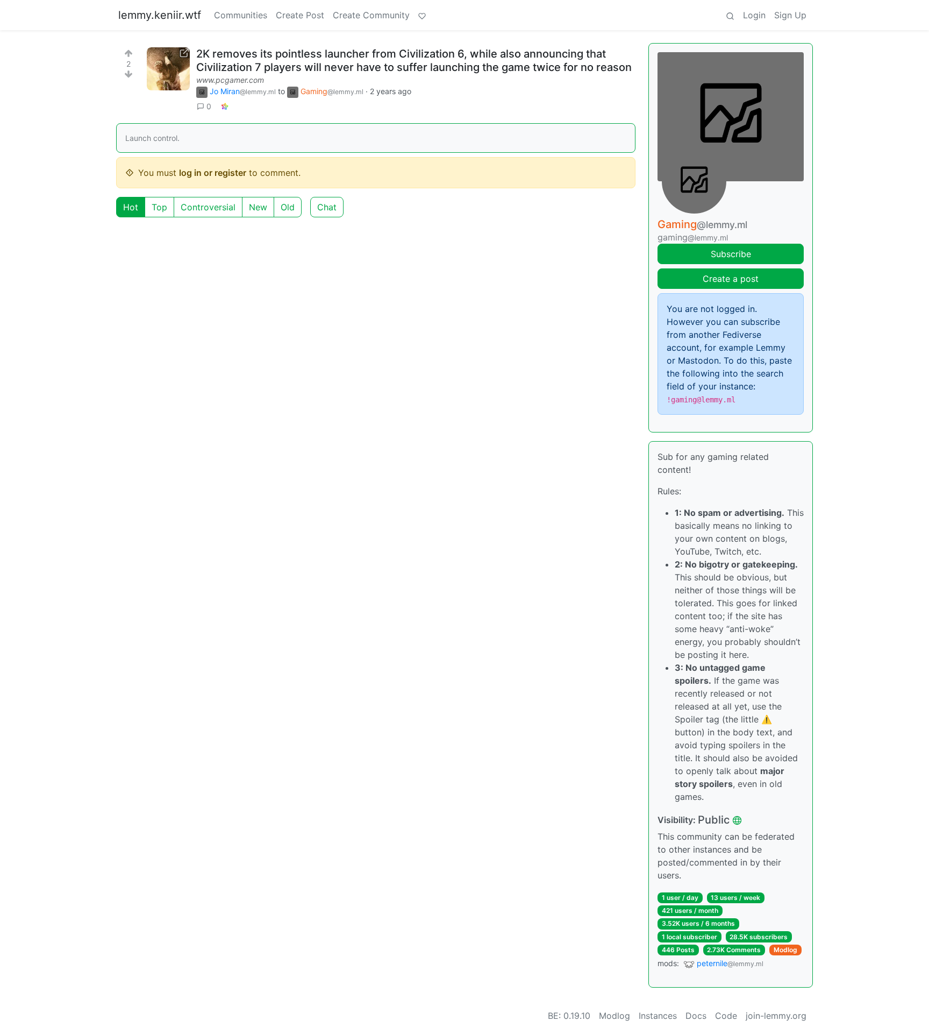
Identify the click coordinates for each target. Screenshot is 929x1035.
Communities (240, 15)
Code (726, 1015)
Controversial (208, 207)
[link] (224, 106)
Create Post (300, 15)
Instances (658, 1015)
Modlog (785, 950)
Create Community (371, 15)
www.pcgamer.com (230, 79)
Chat (327, 207)
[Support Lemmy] (422, 15)
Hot (130, 207)
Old (288, 207)
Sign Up (790, 15)
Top (159, 207)
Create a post (731, 278)
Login (754, 15)
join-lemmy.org (776, 1015)
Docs (695, 1015)
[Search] (730, 15)
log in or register (212, 172)
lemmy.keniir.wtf (159, 15)
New (258, 207)
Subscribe (731, 254)
